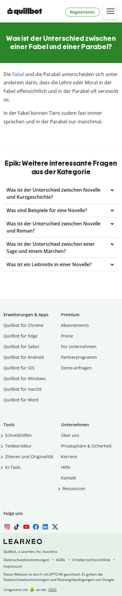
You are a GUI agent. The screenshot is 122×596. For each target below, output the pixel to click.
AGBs (60, 559)
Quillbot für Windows (25, 378)
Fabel (18, 74)
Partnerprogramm (79, 357)
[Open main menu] (110, 11)
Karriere (69, 456)
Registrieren (82, 12)
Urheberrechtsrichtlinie (91, 559)
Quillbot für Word (21, 400)
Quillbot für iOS (19, 368)
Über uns (70, 435)
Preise (67, 336)
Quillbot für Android (24, 357)
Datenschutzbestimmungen (26, 559)
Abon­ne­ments (75, 325)
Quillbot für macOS (23, 389)
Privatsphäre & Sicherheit (86, 446)
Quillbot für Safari (21, 346)
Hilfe (65, 467)
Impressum (13, 566)
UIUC (52, 589)
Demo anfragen (76, 368)
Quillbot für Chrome (24, 325)
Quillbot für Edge (21, 336)
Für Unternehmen (79, 346)
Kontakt (68, 478)
